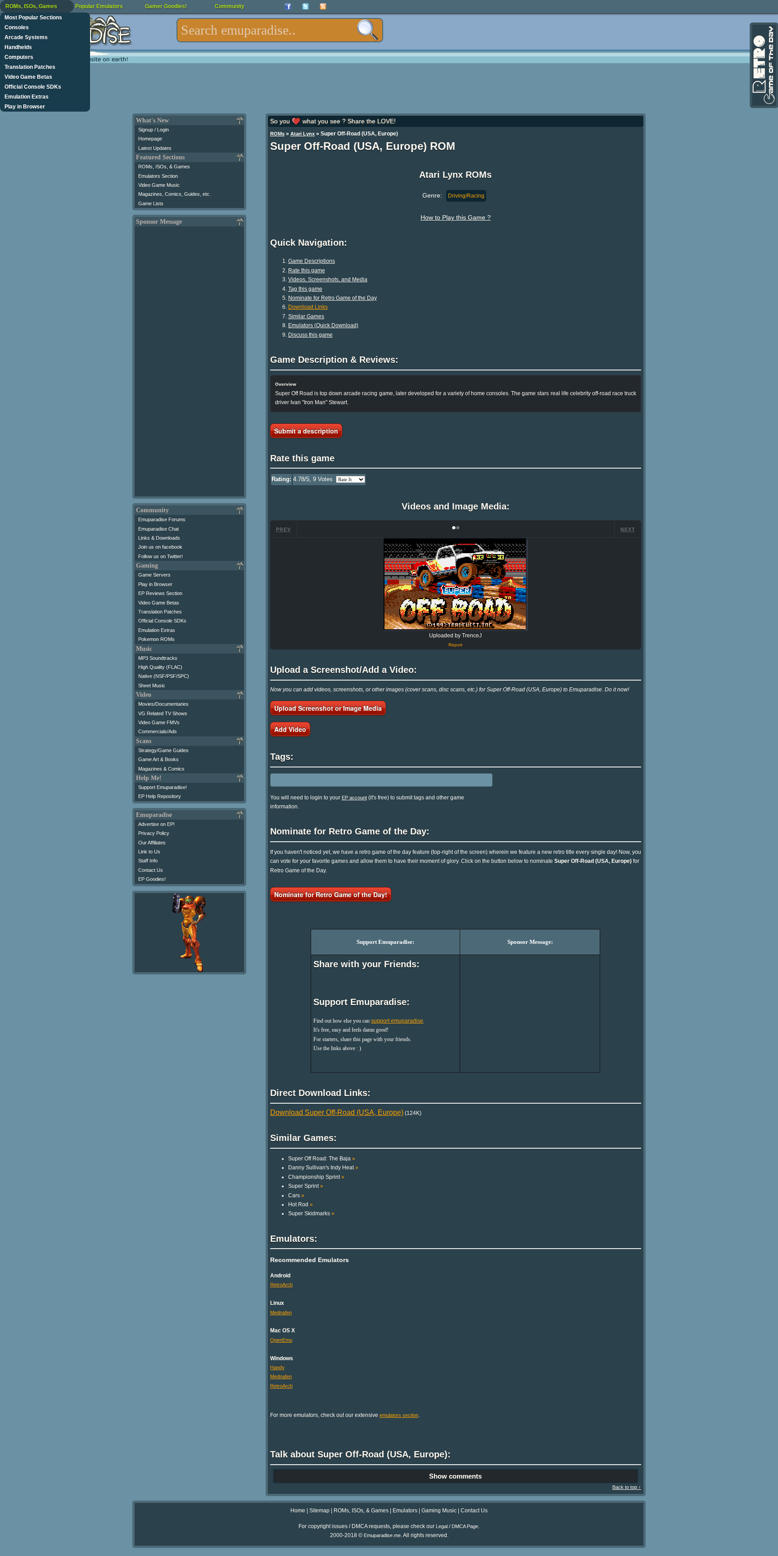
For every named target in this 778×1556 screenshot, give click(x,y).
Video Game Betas (28, 77)
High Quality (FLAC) (160, 667)
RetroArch (281, 1284)
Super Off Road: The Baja (321, 1158)
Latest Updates (155, 148)
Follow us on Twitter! (160, 556)
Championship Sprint (316, 1177)
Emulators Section (158, 176)
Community (229, 6)
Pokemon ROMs (156, 639)
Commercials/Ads (157, 731)
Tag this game (305, 289)
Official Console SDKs (33, 87)
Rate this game (306, 270)
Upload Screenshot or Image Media (328, 708)
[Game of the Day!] (763, 65)
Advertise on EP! (156, 824)
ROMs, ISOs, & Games (164, 166)
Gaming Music (439, 1510)
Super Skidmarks (311, 1213)
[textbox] (279, 30)
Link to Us (149, 851)
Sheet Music (151, 685)
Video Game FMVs (159, 722)
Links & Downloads (159, 538)
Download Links (308, 307)
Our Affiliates (152, 842)
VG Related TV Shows (162, 713)
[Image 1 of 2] (455, 584)
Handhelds (18, 47)
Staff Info (148, 860)
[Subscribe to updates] (323, 6)
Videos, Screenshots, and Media (327, 279)
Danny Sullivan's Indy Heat (323, 1167)
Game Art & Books (158, 759)
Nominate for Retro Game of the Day (332, 298)
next (627, 529)
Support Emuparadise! (162, 787)
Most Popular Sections (33, 17)
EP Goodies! (152, 879)
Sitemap (319, 1510)
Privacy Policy (153, 833)
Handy (277, 1367)
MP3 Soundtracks (157, 658)
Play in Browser (25, 107)
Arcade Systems (26, 37)
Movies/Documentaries (163, 704)
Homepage (150, 138)
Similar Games (306, 316)
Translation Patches (30, 67)
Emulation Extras (27, 97)
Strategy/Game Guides (163, 750)
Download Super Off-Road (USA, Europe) (336, 1112)
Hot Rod (300, 1204)
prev (283, 529)
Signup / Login (153, 129)
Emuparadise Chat (158, 529)
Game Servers (154, 574)
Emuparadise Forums (161, 519)
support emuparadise (397, 1021)
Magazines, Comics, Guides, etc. (174, 194)
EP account (354, 797)
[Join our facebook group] (288, 6)
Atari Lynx (302, 133)
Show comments (455, 1476)
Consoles (17, 27)
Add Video (290, 729)
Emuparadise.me (382, 1535)
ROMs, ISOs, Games (31, 6)
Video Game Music (159, 185)
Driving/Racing (466, 196)
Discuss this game (310, 335)
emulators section (399, 1415)
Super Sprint (305, 1186)
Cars (296, 1195)
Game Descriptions (311, 261)
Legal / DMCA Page (457, 1526)
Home (297, 1510)
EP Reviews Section (160, 593)
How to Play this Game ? (456, 217)
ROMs (277, 133)
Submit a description (306, 430)
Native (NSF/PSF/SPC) (163, 676)
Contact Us (150, 870)
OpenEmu (281, 1340)
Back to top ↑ (626, 1487)
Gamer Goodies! (166, 6)
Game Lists (150, 203)
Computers (19, 57)
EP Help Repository (159, 796)
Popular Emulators (99, 6)
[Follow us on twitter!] (305, 6)
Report (455, 644)
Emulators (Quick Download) (323, 325)
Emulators (405, 1510)
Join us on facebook (160, 547)
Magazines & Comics (161, 768)
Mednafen (281, 1312)
